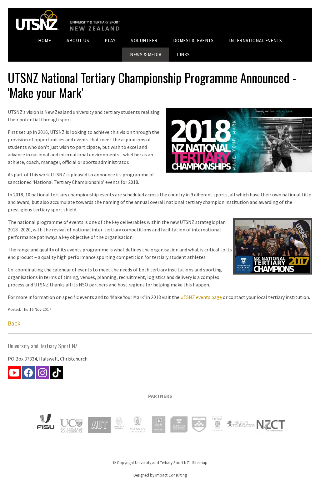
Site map (200, 462)
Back (14, 323)
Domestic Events (193, 40)
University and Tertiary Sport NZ (162, 462)
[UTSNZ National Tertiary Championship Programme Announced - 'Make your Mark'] (239, 171)
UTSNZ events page (201, 297)
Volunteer (144, 40)
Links (183, 55)
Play (110, 40)
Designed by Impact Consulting (160, 475)
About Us (78, 40)
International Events (255, 40)
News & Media (145, 55)
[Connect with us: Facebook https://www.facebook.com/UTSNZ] (28, 374)
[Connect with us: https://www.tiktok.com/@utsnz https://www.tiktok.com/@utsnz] (56, 374)
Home (44, 40)
